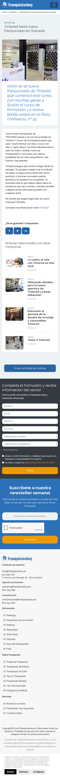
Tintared (44, 207)
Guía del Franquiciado (17, 644)
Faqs (8, 648)
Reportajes (12, 629)
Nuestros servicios (16, 703)
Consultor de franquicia (15, 740)
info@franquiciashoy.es (14, 571)
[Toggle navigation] (54, 5)
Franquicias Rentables (17, 666)
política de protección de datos (40, 462)
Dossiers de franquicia (26, 746)
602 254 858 (8, 590)
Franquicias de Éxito (16, 671)
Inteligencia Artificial (16, 690)
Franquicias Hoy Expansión (20, 708)
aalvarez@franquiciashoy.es (16, 586)
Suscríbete (30, 539)
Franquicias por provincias (19, 620)
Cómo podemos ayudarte (32, 743)
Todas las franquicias (17, 662)
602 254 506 (8, 603)
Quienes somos (35, 740)
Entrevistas (12, 634)
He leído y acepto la (30, 462)
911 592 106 (8, 574)
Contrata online (14, 713)
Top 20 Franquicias (16, 676)
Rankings (11, 615)
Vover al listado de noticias (30, 368)
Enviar (30, 470)
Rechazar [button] (23, 772)
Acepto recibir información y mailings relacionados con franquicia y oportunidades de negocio (31, 457)
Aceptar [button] (10, 772)
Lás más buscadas (16, 685)
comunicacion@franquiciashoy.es (19, 599)
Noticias (10, 625)
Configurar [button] (38, 772)
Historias (10, 639)
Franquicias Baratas (16, 681)
